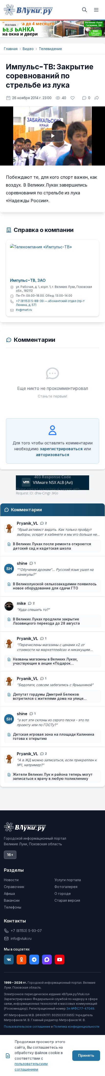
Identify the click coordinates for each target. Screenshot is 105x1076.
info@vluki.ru (21, 938)
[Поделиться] (96, 97)
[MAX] (47, 959)
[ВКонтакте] (9, 959)
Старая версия (67, 900)
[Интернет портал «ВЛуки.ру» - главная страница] (28, 10)
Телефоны (12, 907)
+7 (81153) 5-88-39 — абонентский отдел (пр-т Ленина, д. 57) (50, 303)
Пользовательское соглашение (27, 1026)
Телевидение (50, 49)
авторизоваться (52, 454)
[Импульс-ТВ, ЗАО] (52, 259)
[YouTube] (59, 959)
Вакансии (12, 900)
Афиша (9, 893)
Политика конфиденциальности (76, 1026)
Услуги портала (67, 880)
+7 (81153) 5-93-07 (26, 931)
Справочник (14, 887)
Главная (11, 49)
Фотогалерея (65, 887)
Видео (28, 49)
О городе (62, 893)
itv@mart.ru (24, 310)
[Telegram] (34, 959)
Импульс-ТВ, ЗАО (28, 280)
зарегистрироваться (61, 448)
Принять (86, 1055)
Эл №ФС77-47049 (80, 1008)
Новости (11, 880)
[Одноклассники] (21, 959)
